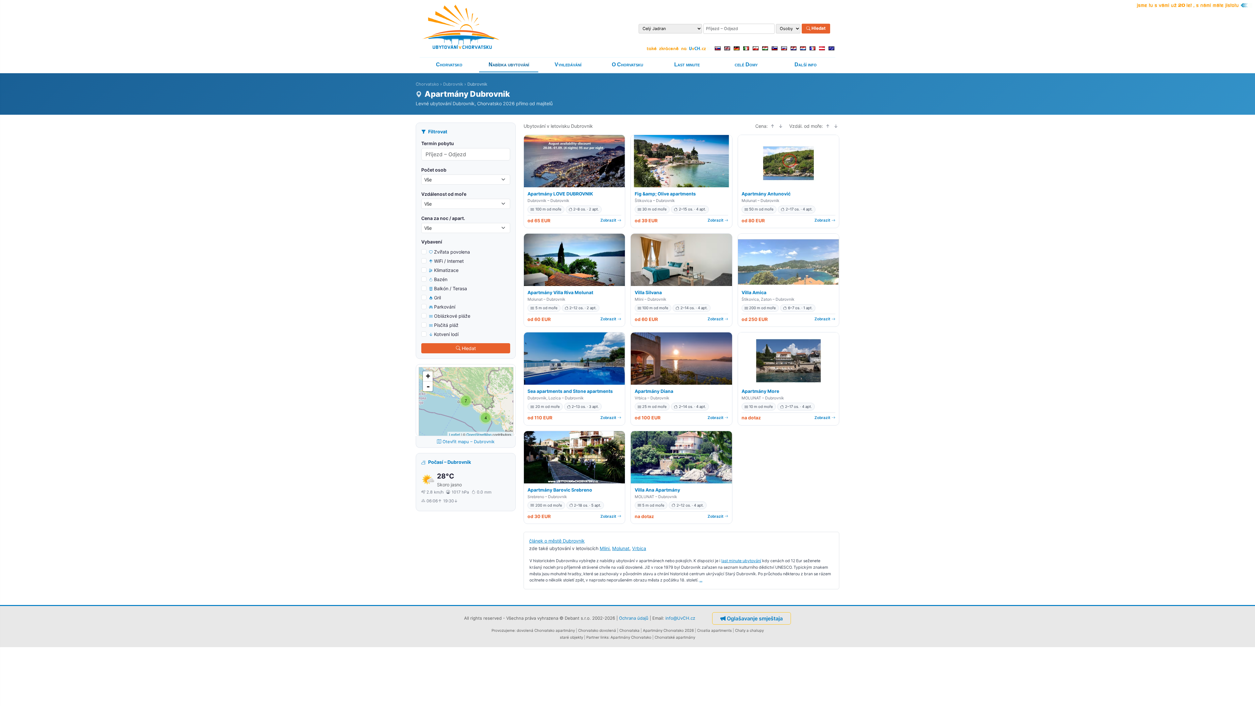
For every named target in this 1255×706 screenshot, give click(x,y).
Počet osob (433, 170)
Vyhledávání (568, 64)
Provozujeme (503, 630)
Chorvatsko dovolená (597, 630)
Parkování (444, 307)
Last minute (687, 64)
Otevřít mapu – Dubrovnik (468, 441)
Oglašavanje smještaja (755, 618)
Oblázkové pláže (452, 316)
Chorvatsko (449, 64)
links (604, 637)
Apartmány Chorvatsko (631, 637)
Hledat (818, 28)
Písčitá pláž (446, 325)
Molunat (620, 548)
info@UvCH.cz (680, 618)
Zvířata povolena (452, 252)
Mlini (605, 548)
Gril (437, 297)
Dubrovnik (453, 84)
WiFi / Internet (449, 261)
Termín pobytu (437, 143)
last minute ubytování (741, 560)
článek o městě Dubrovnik (557, 541)
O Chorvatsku (627, 64)
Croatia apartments (714, 630)
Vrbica (639, 548)
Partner (592, 637)
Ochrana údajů (633, 618)
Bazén (440, 279)
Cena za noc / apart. (443, 218)
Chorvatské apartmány (675, 637)
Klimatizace (446, 270)
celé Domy (746, 64)
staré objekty (571, 637)
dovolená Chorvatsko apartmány (546, 630)
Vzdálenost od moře (443, 194)
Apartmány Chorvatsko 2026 (668, 630)
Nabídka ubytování (509, 64)
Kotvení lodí (446, 334)
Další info (806, 64)
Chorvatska (629, 630)
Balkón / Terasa (450, 288)
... (700, 580)
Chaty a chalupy (749, 630)
